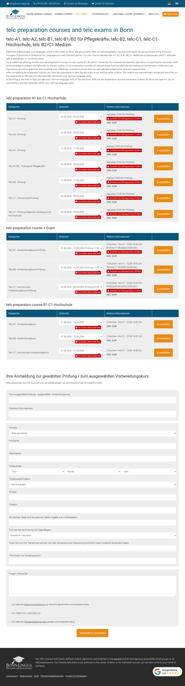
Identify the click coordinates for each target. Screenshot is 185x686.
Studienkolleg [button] (100, 14)
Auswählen (163, 118)
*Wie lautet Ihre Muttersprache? (25, 555)
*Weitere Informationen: (21, 408)
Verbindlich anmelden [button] (92, 633)
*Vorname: (14, 440)
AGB (36, 676)
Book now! (172, 14)
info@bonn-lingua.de (19, 3)
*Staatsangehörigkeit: (19, 479)
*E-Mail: (13, 492)
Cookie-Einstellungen (76, 676)
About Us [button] (153, 14)
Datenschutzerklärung (34, 604)
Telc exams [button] (81, 14)
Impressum (12, 676)
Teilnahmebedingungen (35, 622)
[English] (176, 3)
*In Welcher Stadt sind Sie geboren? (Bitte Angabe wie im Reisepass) (43, 517)
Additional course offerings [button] (128, 14)
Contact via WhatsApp (77, 3)
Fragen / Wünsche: (18, 573)
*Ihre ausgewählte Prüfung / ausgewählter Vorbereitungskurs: (40, 394)
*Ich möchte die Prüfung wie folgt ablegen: (30, 530)
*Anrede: (13, 427)
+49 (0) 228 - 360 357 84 (48, 3)
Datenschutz (26, 676)
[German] (169, 3)
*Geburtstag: (15, 466)
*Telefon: (13, 504)
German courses (64, 14)
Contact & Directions (104, 3)
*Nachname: (15, 453)
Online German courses (39, 14)
